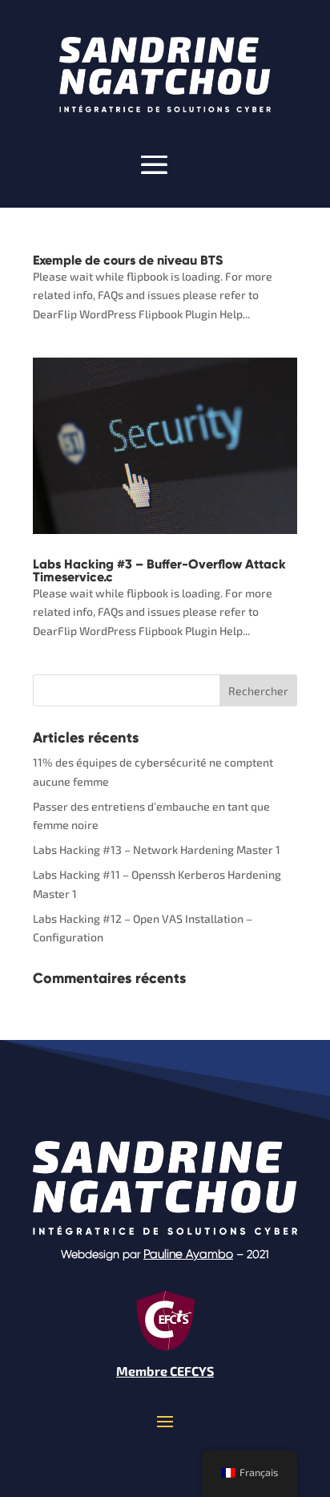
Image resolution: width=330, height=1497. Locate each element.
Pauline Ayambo (188, 1254)
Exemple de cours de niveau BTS (128, 260)
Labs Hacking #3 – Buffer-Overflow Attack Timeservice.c (159, 570)
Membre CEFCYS (165, 1370)
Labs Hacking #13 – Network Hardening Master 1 (156, 849)
